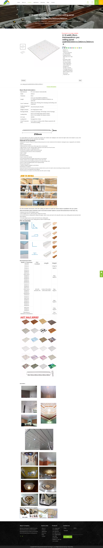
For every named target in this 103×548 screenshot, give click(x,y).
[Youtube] (22, 536)
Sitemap (65, 546)
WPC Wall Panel (56, 531)
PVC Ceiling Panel (56, 528)
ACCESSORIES (55, 537)
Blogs (48, 2)
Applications (36, 2)
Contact (53, 2)
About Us (24, 2)
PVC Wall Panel (56, 529)
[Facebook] (20, 536)
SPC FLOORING (55, 541)
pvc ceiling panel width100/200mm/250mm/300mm (32, 84)
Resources (43, 2)
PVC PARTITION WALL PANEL (58, 533)
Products (29, 2)
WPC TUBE (55, 536)
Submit (67, 536)
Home (18, 2)
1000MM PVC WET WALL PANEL (58, 539)
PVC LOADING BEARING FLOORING (59, 534)
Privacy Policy (70, 546)
